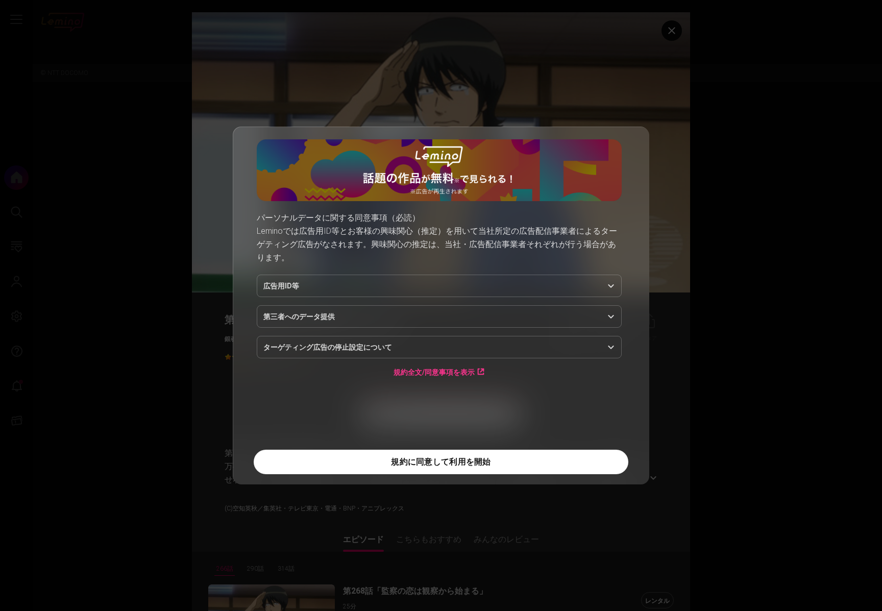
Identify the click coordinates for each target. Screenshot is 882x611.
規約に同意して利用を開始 (441, 462)
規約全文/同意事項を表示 (434, 372)
